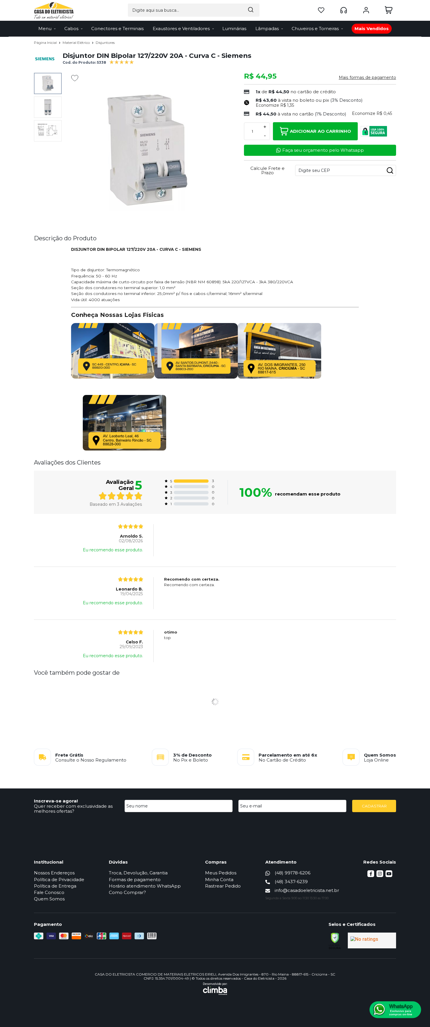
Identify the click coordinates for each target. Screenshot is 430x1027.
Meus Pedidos (220, 873)
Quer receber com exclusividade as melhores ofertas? (73, 808)
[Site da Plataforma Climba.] (215, 989)
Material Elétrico (77, 42)
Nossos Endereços (54, 873)
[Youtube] (389, 875)
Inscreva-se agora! (56, 801)
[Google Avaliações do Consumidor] (372, 940)
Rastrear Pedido (223, 886)
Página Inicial (46, 42)
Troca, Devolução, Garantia (138, 873)
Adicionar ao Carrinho (320, 131)
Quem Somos (49, 899)
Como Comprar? (127, 892)
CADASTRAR (374, 806)
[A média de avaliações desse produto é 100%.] (121, 61)
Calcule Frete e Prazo (267, 170)
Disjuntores (105, 42)
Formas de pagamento (135, 879)
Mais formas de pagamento (367, 77)
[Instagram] (379, 875)
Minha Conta (219, 879)
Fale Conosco (49, 892)
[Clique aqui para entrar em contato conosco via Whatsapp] (395, 1009)
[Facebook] (370, 875)
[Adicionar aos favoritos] (74, 78)
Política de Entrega (55, 886)
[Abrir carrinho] (388, 10)
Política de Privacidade (59, 879)
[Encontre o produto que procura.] (250, 10)
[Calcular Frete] (390, 170)
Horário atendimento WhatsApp (145, 886)
